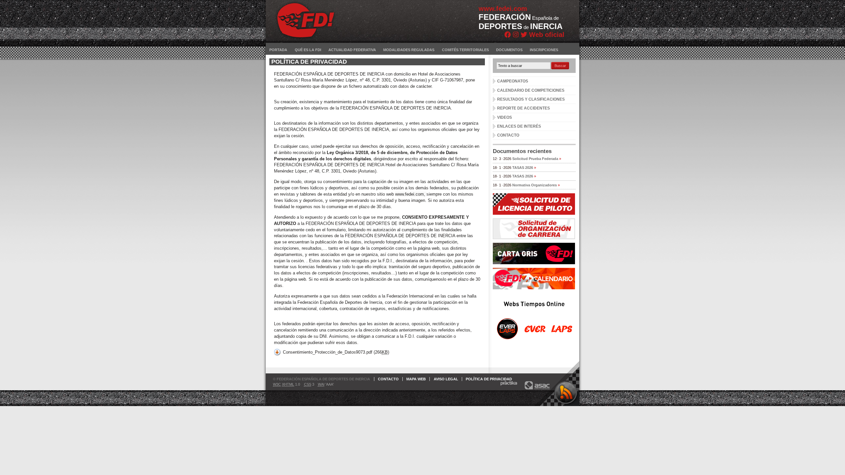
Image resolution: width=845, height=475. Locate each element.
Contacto (508, 135)
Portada (278, 50)
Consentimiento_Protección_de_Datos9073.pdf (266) (336, 352)
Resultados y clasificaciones (531, 99)
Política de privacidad (489, 379)
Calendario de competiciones (530, 90)
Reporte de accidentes (523, 108)
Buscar (560, 66)
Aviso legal (446, 379)
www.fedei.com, (410, 194)
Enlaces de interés (519, 126)
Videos (504, 117)
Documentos (509, 50)
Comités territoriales (465, 50)
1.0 (286, 384)
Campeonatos (512, 81)
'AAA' (326, 384)
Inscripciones (544, 50)
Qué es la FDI (308, 50)
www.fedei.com (503, 8)
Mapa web (416, 379)
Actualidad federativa (352, 50)
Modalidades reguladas (408, 50)
